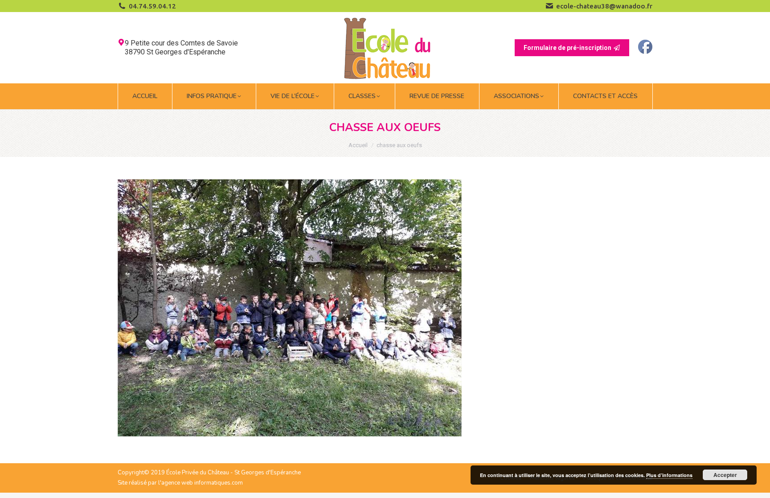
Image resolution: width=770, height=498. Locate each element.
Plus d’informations (669, 475)
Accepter (725, 475)
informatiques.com (218, 483)
